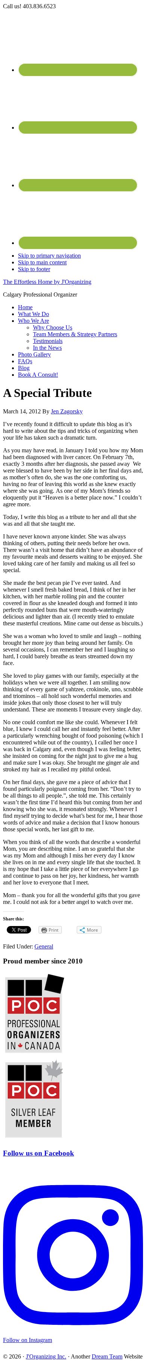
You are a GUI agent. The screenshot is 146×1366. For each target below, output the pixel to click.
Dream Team (107, 1356)
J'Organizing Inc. (46, 1356)
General (43, 946)
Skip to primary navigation (49, 255)
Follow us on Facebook (38, 1153)
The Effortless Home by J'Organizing (47, 282)
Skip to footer (34, 269)
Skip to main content (42, 262)
